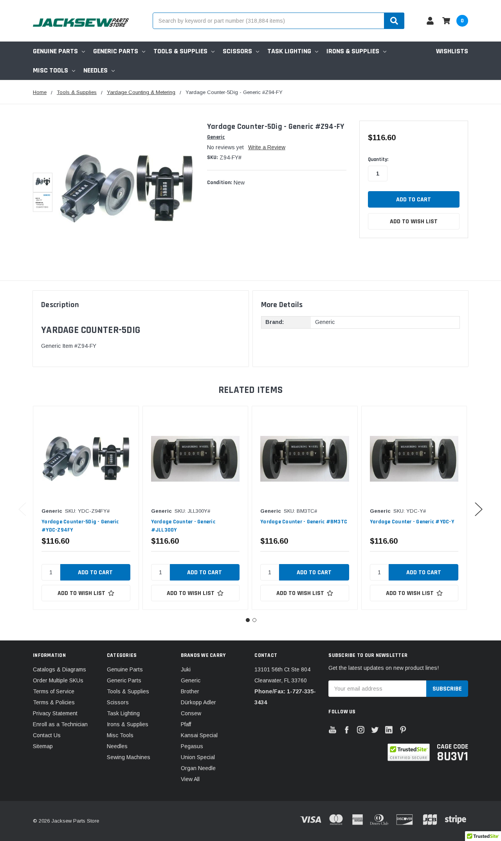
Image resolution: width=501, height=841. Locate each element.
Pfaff (186, 724)
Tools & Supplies (180, 51)
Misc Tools (50, 70)
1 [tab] (248, 620)
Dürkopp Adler (198, 702)
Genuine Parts (55, 51)
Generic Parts (115, 51)
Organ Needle (198, 768)
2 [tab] (254, 620)
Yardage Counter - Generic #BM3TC (303, 521)
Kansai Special (199, 735)
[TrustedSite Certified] (408, 752)
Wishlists (452, 51)
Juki (186, 669)
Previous (22, 509)
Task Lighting (289, 51)
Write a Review (266, 147)
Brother (190, 691)
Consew (191, 713)
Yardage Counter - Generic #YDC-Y (412, 521)
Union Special (198, 757)
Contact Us (47, 735)
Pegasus (192, 746)
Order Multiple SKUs (58, 680)
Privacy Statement (55, 713)
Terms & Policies (54, 702)
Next (479, 509)
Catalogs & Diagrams (59, 669)
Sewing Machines (128, 757)
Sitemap (43, 746)
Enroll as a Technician (60, 724)
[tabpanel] (86, 507)
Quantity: (378, 159)
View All (190, 779)
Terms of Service (53, 691)
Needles (95, 70)
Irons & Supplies (352, 51)
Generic (190, 680)
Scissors (237, 51)
